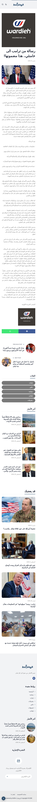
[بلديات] (18, 383)
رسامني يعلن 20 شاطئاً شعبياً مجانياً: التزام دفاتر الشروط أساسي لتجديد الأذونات (11, 419)
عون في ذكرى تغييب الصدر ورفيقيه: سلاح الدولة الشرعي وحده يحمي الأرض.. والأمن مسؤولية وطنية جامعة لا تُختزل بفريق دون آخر (11, 471)
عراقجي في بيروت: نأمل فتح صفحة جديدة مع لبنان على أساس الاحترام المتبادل (20, 644)
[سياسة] (18, 392)
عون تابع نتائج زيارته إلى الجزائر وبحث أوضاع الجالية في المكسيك (20, 566)
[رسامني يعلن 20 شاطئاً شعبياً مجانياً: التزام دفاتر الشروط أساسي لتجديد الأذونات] (28, 420)
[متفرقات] (18, 400)
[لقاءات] (18, 396)
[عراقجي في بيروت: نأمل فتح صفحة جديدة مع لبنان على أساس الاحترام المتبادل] (18, 624)
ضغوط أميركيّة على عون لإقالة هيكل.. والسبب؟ (19, 529)
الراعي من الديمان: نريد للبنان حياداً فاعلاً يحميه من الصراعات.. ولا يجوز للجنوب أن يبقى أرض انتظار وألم (11, 436)
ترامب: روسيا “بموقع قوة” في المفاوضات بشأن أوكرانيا (19, 605)
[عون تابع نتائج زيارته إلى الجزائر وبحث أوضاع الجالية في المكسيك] (18, 546)
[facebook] (34, 678)
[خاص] (18, 387)
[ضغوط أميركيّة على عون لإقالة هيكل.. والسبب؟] (18, 509)
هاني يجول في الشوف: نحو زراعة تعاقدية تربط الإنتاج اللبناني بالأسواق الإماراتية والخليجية (12, 453)
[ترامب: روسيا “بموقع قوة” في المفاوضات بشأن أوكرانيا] (18, 585)
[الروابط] (18, 4)
